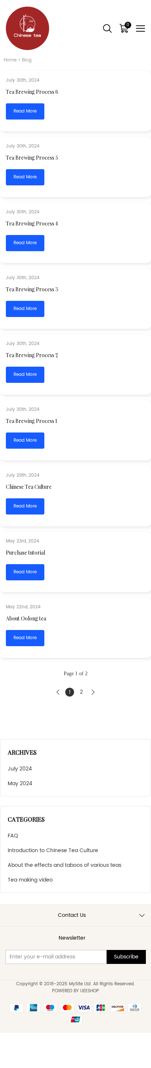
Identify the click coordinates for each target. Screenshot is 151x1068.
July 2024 (20, 769)
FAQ (13, 836)
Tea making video (30, 880)
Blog (27, 60)
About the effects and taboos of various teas (64, 865)
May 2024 (20, 783)
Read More (25, 111)
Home (10, 60)
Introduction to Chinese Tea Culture (53, 850)
